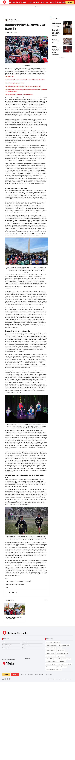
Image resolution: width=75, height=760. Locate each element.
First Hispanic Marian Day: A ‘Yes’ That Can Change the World (14, 618)
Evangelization (51, 650)
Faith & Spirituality (6, 645)
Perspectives (5, 647)
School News (20, 581)
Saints (58, 658)
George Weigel (64, 645)
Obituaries (41, 674)
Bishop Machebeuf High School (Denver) (15, 584)
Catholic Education (10, 581)
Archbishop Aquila (52, 645)
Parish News (50, 656)
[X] (5, 679)
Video (23, 647)
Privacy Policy (49, 674)
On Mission (25, 642)
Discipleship (50, 653)
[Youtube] (9, 679)
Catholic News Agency (53, 666)
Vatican (49, 658)
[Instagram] (7, 679)
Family (60, 664)
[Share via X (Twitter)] (9, 592)
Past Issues (30, 674)
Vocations (50, 647)
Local (6, 587)
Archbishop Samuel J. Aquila (54, 669)
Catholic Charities (52, 661)
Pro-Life (61, 650)
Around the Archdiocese (53, 642)
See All (46, 600)
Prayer (59, 647)
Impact (68, 664)
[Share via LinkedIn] (13, 592)
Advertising (23, 674)
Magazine (61, 656)
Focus (64, 666)
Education (27, 581)
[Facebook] (3, 679)
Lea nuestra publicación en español (8, 659)
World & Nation (26, 645)
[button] (64, 2)
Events (62, 661)
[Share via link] (16, 592)
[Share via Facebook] (6, 592)
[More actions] (47, 20)
